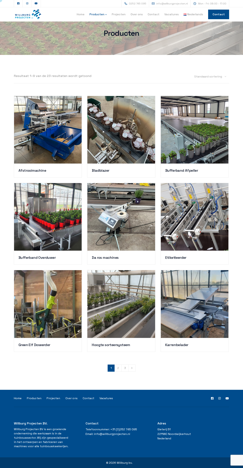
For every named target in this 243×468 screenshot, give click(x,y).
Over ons (137, 14)
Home (80, 14)
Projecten (119, 14)
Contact (153, 14)
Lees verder (48, 145)
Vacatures (171, 14)
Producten (96, 14)
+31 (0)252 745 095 (123, 429)
